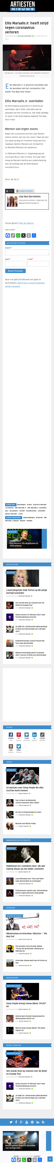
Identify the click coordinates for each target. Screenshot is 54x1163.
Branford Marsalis (39, 505)
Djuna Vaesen (23, 793)
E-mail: (30, 259)
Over (11, 191)
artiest (29, 505)
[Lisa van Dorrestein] (12, 206)
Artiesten (39, 518)
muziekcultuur (31, 511)
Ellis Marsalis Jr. (20, 508)
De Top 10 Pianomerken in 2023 (28, 812)
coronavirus (9, 508)
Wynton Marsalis (11, 514)
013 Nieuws (8, 1134)
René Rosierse (24, 954)
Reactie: (8, 248)
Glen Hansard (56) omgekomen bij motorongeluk (24, 544)
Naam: (7, 259)
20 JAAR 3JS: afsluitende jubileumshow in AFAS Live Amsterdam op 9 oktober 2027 (31, 629)
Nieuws (22, 521)
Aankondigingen (29, 518)
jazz (6, 511)
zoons (20, 514)
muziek (22, 511)
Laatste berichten (26, 191)
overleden (41, 511)
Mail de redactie (26, 223)
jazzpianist (14, 511)
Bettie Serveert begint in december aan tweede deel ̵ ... (20, 1147)
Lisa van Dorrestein (24, 36)
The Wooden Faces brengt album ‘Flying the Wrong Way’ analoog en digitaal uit (29, 948)
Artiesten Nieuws (15, 541)
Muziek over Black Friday (25, 824)
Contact (37, 1156)
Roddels (29, 521)
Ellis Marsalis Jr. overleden (37, 508)
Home (16, 1156)
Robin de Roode (24, 939)
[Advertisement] (27, 397)
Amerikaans (21, 505)
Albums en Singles (14, 916)
